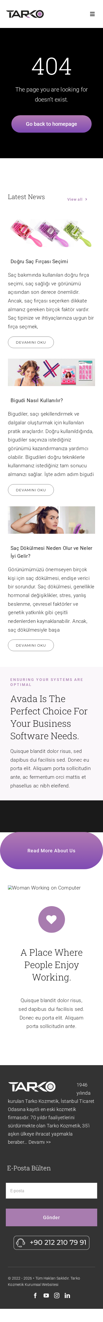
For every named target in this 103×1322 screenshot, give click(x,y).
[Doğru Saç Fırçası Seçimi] (51, 233)
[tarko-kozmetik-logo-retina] (25, 12)
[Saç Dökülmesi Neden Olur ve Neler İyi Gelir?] (51, 520)
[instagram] (56, 1295)
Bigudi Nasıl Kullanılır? (37, 400)
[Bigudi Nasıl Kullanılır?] (51, 372)
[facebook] (35, 1295)
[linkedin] (67, 1295)
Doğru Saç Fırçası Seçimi (39, 261)
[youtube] (46, 1295)
